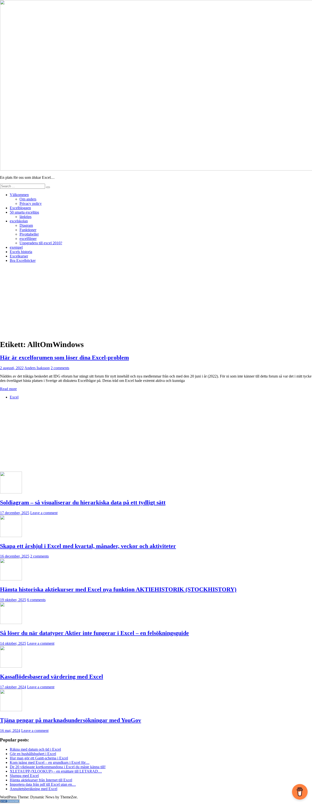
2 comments (60, 368)
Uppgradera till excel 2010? (41, 243)
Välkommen (19, 195)
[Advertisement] (156, 301)
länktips (25, 217)
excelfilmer (28, 238)
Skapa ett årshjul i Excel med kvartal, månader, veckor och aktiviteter (88, 546)
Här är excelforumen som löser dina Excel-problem (64, 357)
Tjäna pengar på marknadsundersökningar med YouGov (70, 720)
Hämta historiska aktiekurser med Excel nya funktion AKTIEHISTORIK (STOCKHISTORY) (118, 589)
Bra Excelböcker (23, 260)
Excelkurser (19, 256)
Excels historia (21, 252)
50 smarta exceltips (24, 212)
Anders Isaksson (37, 368)
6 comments (36, 600)
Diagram (26, 225)
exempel (16, 247)
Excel (14, 397)
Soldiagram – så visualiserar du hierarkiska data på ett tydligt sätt (83, 502)
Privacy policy (31, 203)
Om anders (28, 199)
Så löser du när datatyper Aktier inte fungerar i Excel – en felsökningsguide (94, 633)
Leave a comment (44, 513)
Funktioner (28, 230)
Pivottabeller (29, 234)
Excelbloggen (20, 208)
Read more (8, 389)
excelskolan (19, 221)
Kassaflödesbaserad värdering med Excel (51, 676)
